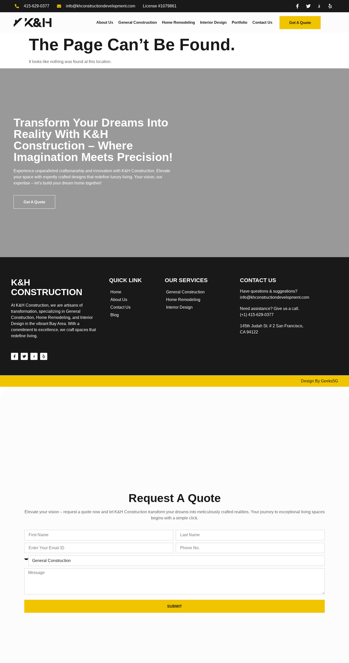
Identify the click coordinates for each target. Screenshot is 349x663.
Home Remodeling (178, 22)
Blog (114, 315)
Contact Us (262, 22)
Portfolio (239, 22)
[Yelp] (43, 356)
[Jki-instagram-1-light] (34, 356)
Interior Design (213, 22)
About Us (104, 22)
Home (115, 292)
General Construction (137, 22)
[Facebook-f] (14, 356)
